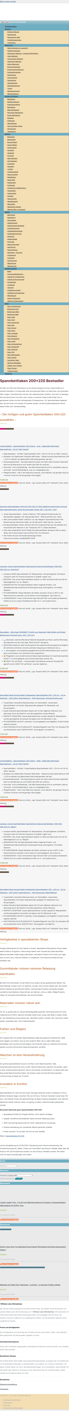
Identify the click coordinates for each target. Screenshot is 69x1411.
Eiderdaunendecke (13, 104)
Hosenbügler (11, 282)
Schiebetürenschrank (14, 234)
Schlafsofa (11, 258)
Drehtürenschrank (13, 228)
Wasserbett (11, 204)
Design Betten (12, 145)
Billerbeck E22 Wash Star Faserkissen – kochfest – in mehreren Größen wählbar (30, 1285)
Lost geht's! (19, 1178)
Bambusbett (11, 139)
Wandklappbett (12, 201)
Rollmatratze (11, 75)
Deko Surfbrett (12, 349)
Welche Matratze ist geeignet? (17, 48)
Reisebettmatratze (13, 86)
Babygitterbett (12, 158)
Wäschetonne (11, 266)
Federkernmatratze (13, 51)
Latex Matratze (12, 56)
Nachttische (11, 247)
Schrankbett (11, 191)
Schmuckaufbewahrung (15, 274)
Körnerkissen (11, 129)
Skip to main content (8, 1)
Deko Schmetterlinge (14, 344)
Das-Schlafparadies (18, 22)
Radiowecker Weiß (13, 37)
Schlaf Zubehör (11, 269)
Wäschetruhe (11, 263)
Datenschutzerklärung (8, 1384)
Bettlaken (10, 118)
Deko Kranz (11, 331)
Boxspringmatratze (13, 67)
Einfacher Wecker (13, 32)
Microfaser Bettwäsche (15, 113)
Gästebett (10, 153)
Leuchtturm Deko (13, 360)
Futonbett (10, 150)
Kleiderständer (12, 239)
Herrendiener (11, 220)
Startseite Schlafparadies (13, 1408)
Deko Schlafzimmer (14, 306)
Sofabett (10, 196)
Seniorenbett (11, 193)
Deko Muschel (12, 336)
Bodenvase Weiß (13, 314)
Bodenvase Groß (13, 309)
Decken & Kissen (11, 96)
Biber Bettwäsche (13, 110)
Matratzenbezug (13, 94)
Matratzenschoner (13, 91)
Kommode (10, 242)
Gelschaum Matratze (14, 61)
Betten (7, 134)
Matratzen (9, 45)
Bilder (9, 271)
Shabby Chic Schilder (14, 366)
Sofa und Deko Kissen (14, 126)
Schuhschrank (12, 261)
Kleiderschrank (12, 223)
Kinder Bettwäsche (13, 115)
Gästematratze (12, 83)
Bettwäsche (11, 107)
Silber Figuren (12, 368)
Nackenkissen (12, 123)
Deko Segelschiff (13, 347)
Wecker (8, 29)
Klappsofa (10, 236)
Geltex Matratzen (13, 64)
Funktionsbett (12, 148)
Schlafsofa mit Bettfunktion (16, 188)
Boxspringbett (12, 142)
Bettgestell (11, 137)
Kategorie (3, 1175)
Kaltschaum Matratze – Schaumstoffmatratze (22, 53)
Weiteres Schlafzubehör (15, 301)
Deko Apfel (11, 317)
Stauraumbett (12, 199)
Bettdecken (11, 99)
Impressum (4, 1389)
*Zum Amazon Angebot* (9, 1220)
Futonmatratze (12, 78)
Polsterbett (11, 185)
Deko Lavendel (12, 333)
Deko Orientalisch (13, 339)
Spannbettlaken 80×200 (15, 1136)
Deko (7, 304)
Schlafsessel (11, 255)
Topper (9, 88)
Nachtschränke (12, 250)
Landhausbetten (12, 172)
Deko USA (10, 352)
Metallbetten (11, 177)
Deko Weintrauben (13, 355)
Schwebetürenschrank (14, 231)
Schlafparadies (11, 26)
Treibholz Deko (12, 371)
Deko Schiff (11, 341)
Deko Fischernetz (13, 322)
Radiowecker (11, 35)
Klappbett (10, 166)
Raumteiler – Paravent (14, 252)
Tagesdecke (11, 131)
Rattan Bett (11, 180)
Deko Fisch (11, 320)
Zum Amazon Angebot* (9, 483)
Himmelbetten (12, 161)
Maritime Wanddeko (14, 363)
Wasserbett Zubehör (14, 207)
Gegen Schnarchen (13, 298)
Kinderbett (11, 164)
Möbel (7, 212)
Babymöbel (11, 215)
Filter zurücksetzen (7, 1178)
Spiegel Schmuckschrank (15, 279)
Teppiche (10, 287)
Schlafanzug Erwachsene (15, 293)
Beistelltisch (11, 218)
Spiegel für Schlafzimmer (15, 277)
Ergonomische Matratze (15, 70)
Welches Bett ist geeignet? (16, 209)
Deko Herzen (11, 328)
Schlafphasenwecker (14, 40)
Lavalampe (11, 285)
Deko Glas (10, 325)
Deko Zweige (11, 357)
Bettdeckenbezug (13, 102)
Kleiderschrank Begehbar (15, 226)
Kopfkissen (11, 121)
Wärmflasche (11, 296)
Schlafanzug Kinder (14, 290)
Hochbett (10, 156)
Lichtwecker (11, 43)
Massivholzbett (12, 174)
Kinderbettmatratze (14, 72)
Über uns (7, 1405)
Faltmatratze (11, 80)
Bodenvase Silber (13, 312)
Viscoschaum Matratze (15, 59)
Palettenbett (11, 183)
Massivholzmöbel (13, 244)
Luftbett (10, 169)
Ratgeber (8, 374)
